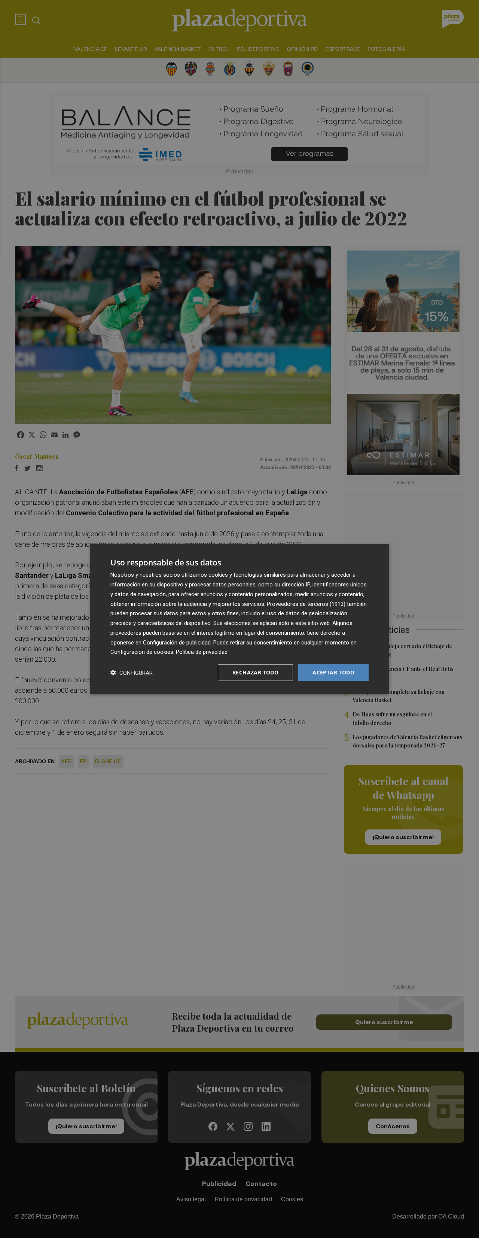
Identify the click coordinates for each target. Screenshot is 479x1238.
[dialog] (239, 619)
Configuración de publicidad (177, 642)
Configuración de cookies (141, 652)
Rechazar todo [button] (255, 672)
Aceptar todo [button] (333, 672)
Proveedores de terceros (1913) (306, 603)
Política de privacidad (202, 652)
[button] (131, 672)
